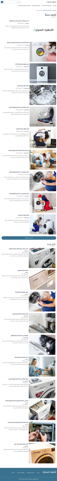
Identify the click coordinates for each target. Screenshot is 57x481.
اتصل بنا (13, 472)
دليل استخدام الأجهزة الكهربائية (24, 5)
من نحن (38, 472)
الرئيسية (54, 5)
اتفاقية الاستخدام (21, 472)
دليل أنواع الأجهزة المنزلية (47, 5)
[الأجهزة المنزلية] (51, 2)
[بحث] (2, 2)
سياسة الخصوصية (30, 472)
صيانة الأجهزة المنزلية (36, 5)
